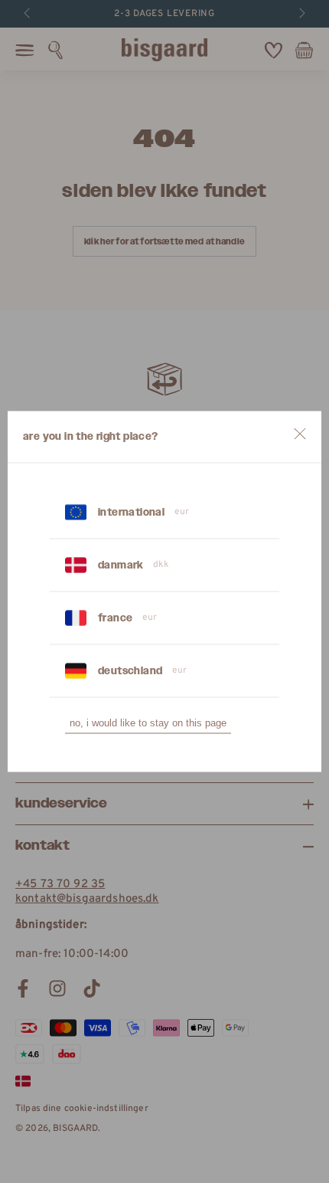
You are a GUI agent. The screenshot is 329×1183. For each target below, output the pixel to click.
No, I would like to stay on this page (148, 723)
